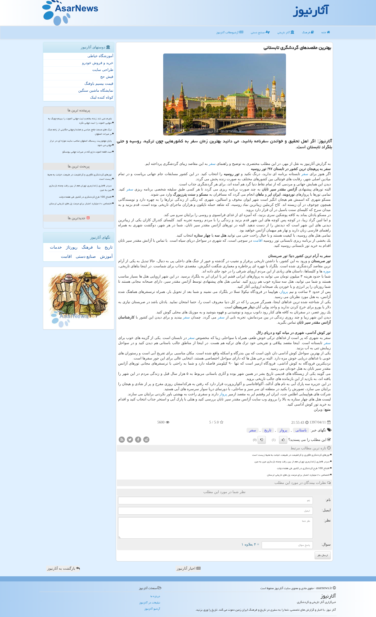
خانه (324, 32)
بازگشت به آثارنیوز (61, 568)
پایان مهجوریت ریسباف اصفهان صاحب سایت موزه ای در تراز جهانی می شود (81, 143)
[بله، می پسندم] (283, 440)
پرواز (284, 292)
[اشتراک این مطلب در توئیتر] (130, 439)
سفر (212, 164)
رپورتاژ (72, 247)
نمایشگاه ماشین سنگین (95, 90)
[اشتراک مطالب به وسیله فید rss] (121, 439)
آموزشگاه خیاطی (100, 56)
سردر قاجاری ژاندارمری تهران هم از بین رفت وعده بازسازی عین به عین (292, 461)
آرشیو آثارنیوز (152, 608)
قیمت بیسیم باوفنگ (98, 84)
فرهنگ (306, 32)
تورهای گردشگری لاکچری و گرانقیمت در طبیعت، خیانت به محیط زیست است (291, 455)
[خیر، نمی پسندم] (262, 440)
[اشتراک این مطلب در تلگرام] (146, 439)
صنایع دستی (258, 32)
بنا (99, 247)
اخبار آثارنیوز (186, 568)
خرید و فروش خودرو (97, 63)
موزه (327, 271)
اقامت (257, 240)
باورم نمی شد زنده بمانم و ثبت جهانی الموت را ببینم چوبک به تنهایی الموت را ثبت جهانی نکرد (80, 120)
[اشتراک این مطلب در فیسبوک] (138, 439)
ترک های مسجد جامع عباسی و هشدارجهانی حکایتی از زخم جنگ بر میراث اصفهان (80, 131)
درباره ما (155, 596)
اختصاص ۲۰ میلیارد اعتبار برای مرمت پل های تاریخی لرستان (298, 474)
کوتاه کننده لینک (101, 97)
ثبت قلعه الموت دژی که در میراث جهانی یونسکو (87, 151)
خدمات (56, 247)
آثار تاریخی (284, 32)
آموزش (106, 256)
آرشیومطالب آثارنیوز (227, 32)
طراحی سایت (102, 70)
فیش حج (106, 77)
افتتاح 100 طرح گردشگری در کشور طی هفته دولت (303, 468)
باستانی (301, 430)
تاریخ (267, 430)
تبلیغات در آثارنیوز (149, 602)
